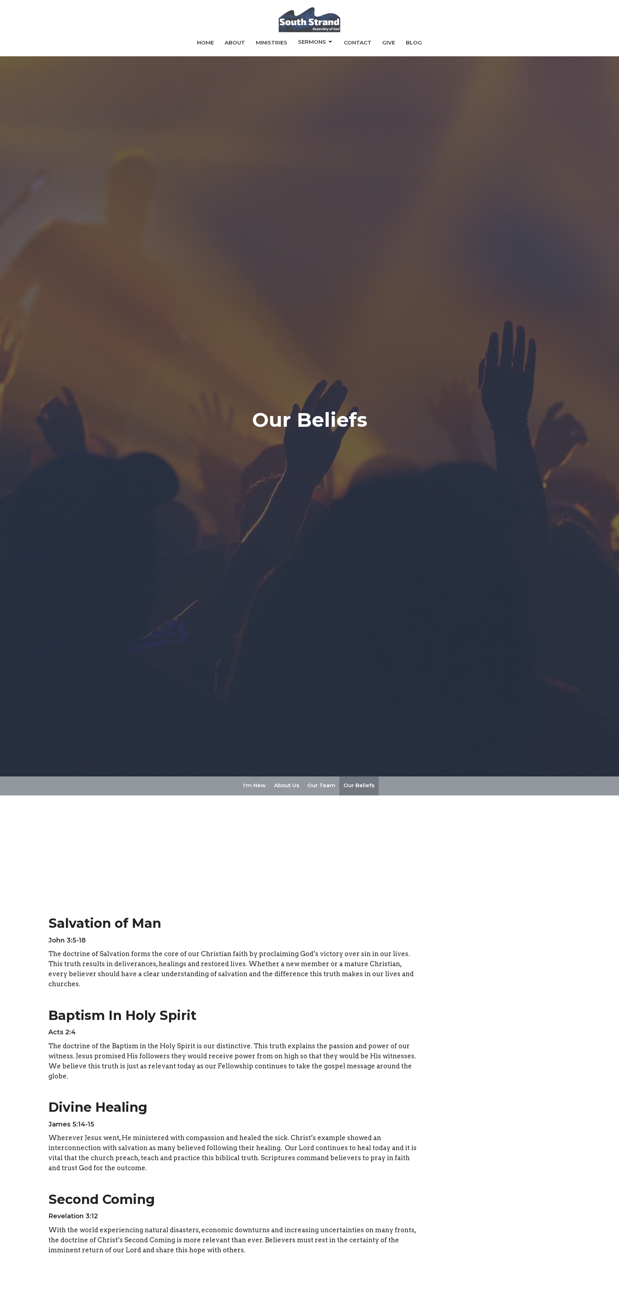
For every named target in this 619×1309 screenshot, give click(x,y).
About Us (286, 785)
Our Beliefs (359, 785)
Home (205, 42)
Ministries (271, 42)
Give (388, 42)
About (235, 42)
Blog (414, 42)
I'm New (254, 785)
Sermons (312, 41)
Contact (357, 42)
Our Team (321, 785)
